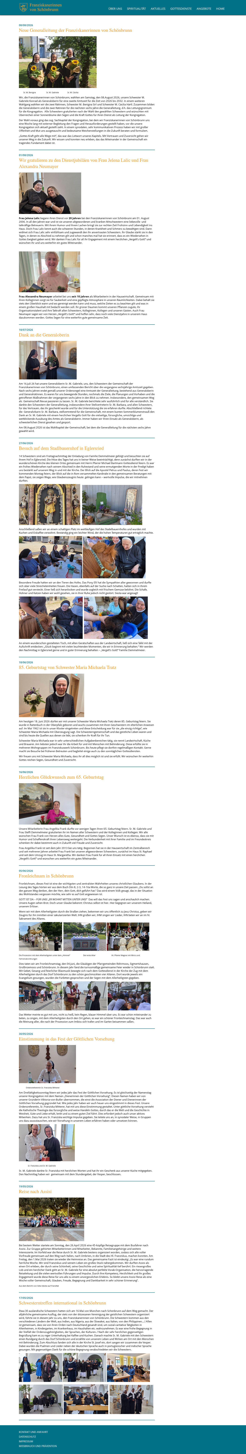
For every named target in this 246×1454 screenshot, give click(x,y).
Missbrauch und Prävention (38, 1446)
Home (220, 9)
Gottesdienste (181, 9)
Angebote (204, 9)
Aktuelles (158, 9)
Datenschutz (27, 1436)
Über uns (115, 9)
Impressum (26, 1441)
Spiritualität (136, 9)
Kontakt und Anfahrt (33, 1432)
